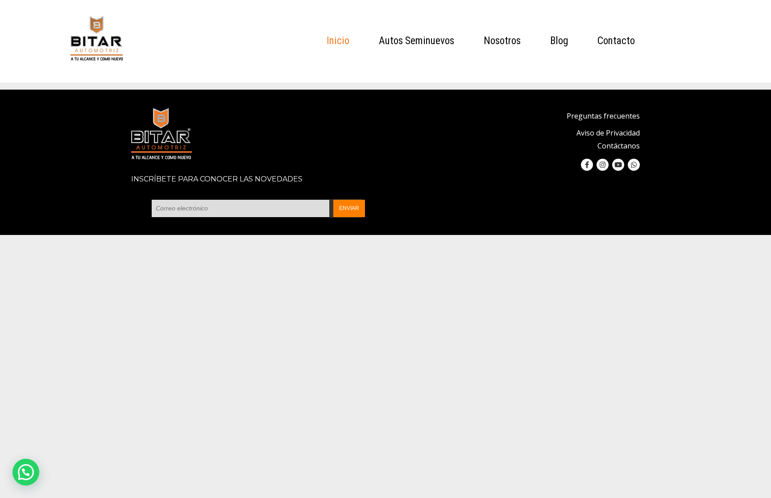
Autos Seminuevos (416, 41)
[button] (25, 472)
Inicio (338, 41)
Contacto (616, 41)
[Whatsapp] (634, 165)
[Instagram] (603, 165)
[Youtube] (618, 165)
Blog (559, 41)
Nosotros (502, 41)
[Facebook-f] (587, 165)
